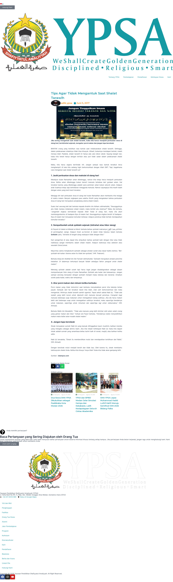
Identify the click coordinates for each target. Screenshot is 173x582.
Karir (169, 77)
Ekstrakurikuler (7, 540)
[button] (53, 366)
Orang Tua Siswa (8, 517)
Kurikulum (5, 535)
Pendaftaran (142, 77)
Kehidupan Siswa (157, 77)
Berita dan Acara (8, 559)
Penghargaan (7, 508)
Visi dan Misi (7, 503)
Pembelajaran (128, 77)
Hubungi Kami (7, 568)
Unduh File (6, 563)
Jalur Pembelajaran (9, 526)
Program (5, 531)
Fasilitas (5, 512)
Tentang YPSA (114, 77)
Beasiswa (5, 554)
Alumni (4, 522)
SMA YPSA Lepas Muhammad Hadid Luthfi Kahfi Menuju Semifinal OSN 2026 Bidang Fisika (109, 403)
